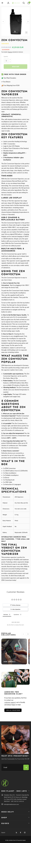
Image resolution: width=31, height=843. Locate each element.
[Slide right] (28, 21)
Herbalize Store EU (13, 840)
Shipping (10, 52)
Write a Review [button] (16, 605)
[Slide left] (3, 21)
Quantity (6, 56)
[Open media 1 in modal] (15, 21)
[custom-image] (5, 786)
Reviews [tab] (6, 614)
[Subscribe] (26, 767)
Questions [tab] (16, 614)
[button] (2, 3)
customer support (10, 702)
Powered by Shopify (21, 840)
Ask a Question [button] (16, 609)
